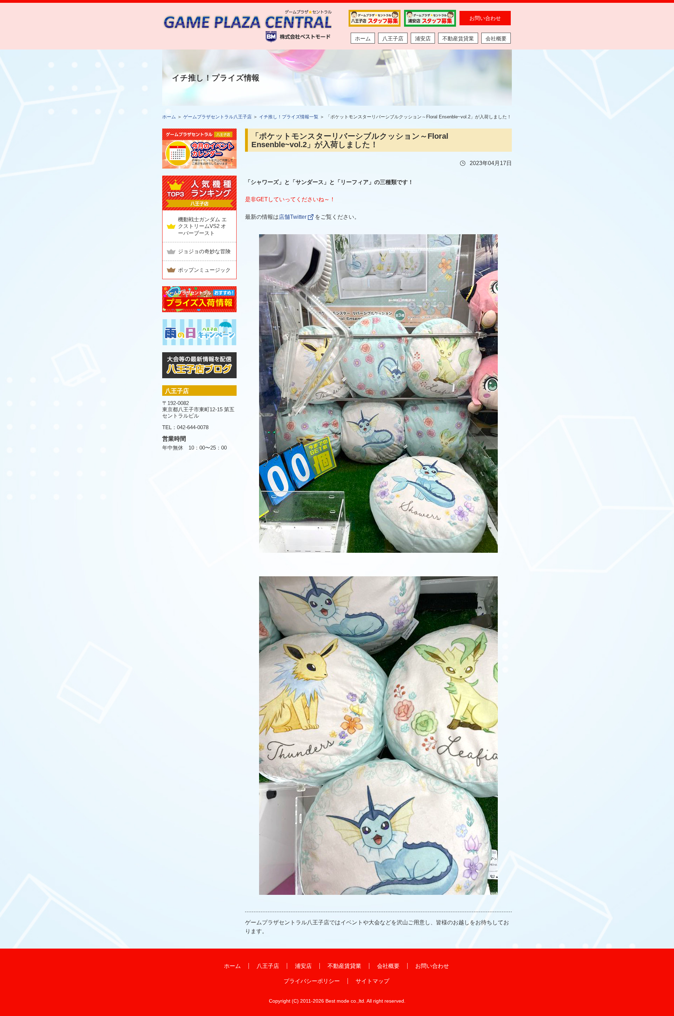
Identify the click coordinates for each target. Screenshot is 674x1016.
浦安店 (423, 38)
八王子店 (392, 38)
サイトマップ (372, 981)
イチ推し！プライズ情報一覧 (288, 116)
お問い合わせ (485, 18)
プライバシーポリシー (312, 981)
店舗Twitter (292, 217)
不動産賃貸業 (458, 38)
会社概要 (496, 38)
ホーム (363, 38)
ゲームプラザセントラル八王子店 (217, 116)
